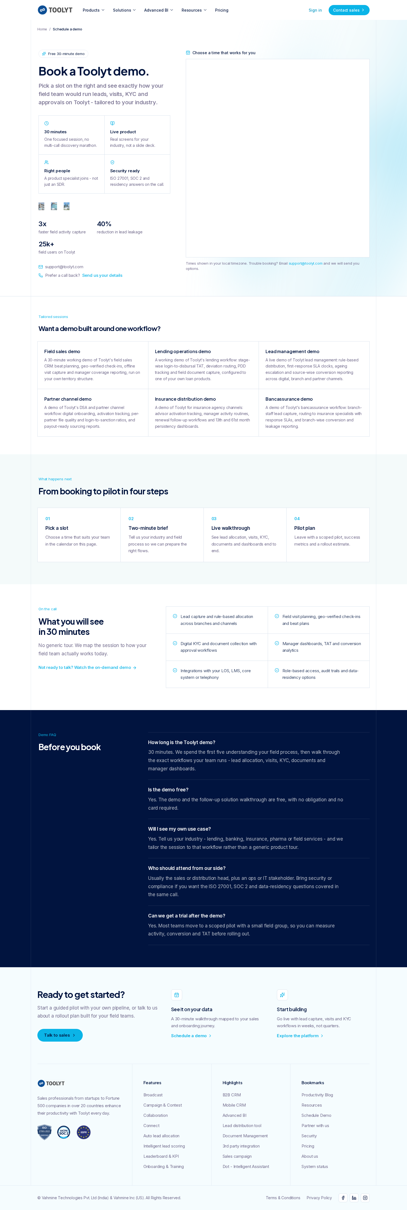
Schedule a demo (189, 1035)
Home (42, 29)
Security (309, 1135)
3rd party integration (241, 1146)
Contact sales (346, 10)
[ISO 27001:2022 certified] (44, 1132)
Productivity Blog (317, 1094)
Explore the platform (297, 1035)
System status (315, 1166)
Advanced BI (156, 10)
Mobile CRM (234, 1105)
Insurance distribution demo (185, 399)
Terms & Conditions (283, 1197)
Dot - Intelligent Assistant (246, 1166)
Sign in (315, 10)
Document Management (245, 1135)
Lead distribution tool (242, 1125)
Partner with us (315, 1125)
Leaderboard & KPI (161, 1156)
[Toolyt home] (55, 10)
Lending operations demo (183, 351)
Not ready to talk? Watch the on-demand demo (84, 667)
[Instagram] (365, 1197)
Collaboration (155, 1115)
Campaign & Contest (162, 1105)
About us (310, 1156)
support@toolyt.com (64, 266)
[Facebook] (343, 1197)
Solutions (122, 10)
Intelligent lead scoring (164, 1146)
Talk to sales (57, 1035)
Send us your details (102, 275)
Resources (192, 10)
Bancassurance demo (289, 399)
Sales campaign (237, 1156)
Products (91, 10)
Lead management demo (293, 351)
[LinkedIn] (354, 1197)
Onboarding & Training (163, 1166)
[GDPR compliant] (83, 1132)
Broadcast (153, 1094)
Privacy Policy (319, 1197)
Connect (151, 1125)
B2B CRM (232, 1094)
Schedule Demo (316, 1115)
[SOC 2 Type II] (63, 1132)
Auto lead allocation (161, 1135)
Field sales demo (62, 351)
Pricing (221, 10)
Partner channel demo (68, 399)
